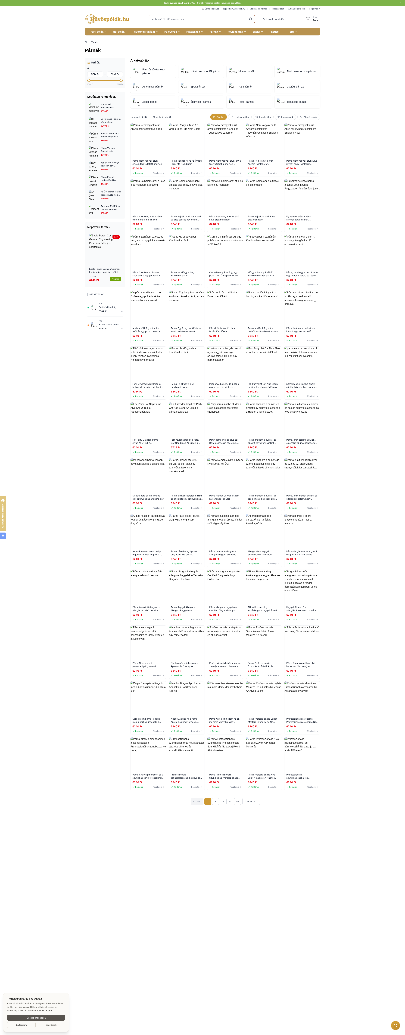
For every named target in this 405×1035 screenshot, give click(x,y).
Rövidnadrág (235, 31)
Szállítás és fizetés (258, 9)
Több (291, 31)
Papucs (274, 31)
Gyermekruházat (144, 31)
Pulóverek (170, 31)
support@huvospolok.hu (234, 9)
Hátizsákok (193, 31)
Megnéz (115, 279)
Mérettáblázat (277, 9)
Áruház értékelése (296, 9)
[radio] (218, 117)
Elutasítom (21, 1025)
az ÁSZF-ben (45, 1010)
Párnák (213, 31)
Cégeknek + (314, 9)
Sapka (256, 31)
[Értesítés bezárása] (400, 3)
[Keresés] (250, 19)
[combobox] (202, 19)
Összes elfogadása (36, 1017)
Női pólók (119, 31)
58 (237, 801)
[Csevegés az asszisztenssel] (395, 1025)
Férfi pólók (96, 31)
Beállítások (51, 1025)
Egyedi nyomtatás (275, 19)
